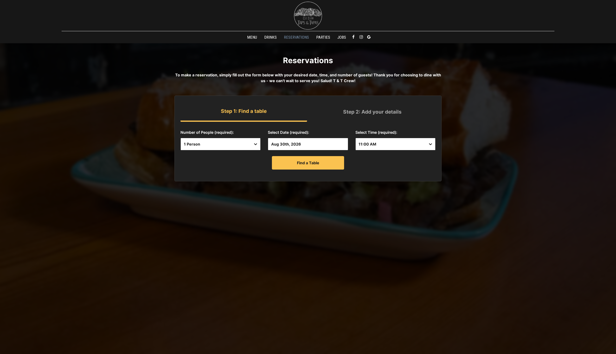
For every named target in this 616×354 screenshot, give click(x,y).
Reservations (296, 37)
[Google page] (369, 37)
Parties (323, 37)
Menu (252, 37)
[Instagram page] (361, 37)
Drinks (270, 37)
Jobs (341, 37)
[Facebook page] (353, 37)
